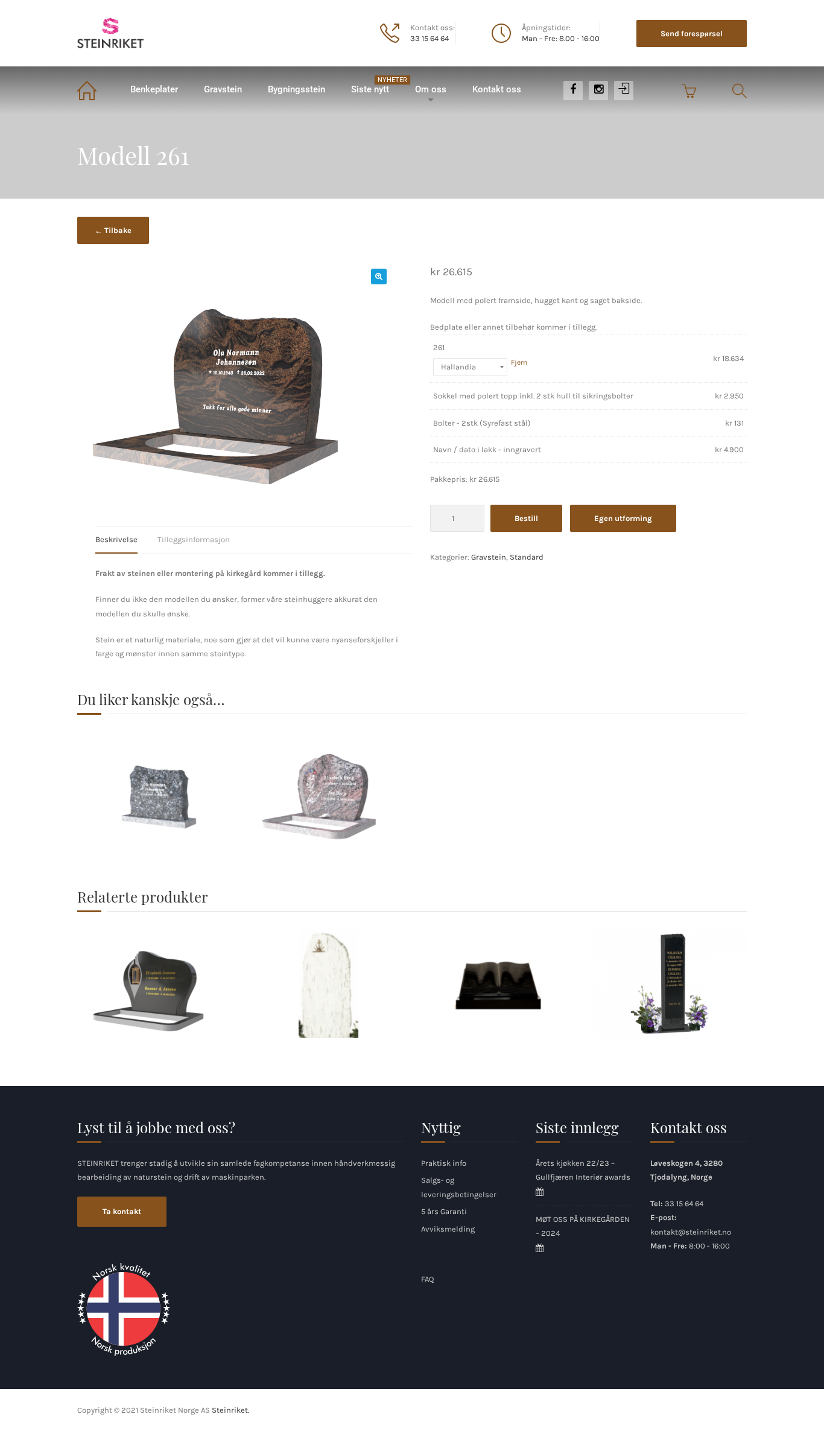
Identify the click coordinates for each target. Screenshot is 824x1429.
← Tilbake (113, 230)
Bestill (526, 518)
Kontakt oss (496, 89)
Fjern (519, 362)
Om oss (430, 89)
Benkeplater (154, 89)
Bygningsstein (296, 89)
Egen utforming (623, 518)
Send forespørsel (692, 33)
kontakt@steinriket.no (690, 1231)
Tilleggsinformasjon (193, 539)
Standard (527, 556)
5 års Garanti (444, 1211)
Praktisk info (443, 1163)
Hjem (96, 89)
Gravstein (223, 89)
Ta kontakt (122, 1211)
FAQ (427, 1279)
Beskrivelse (116, 539)
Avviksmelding (448, 1228)
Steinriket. (230, 1410)
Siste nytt (376, 85)
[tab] (125, 540)
